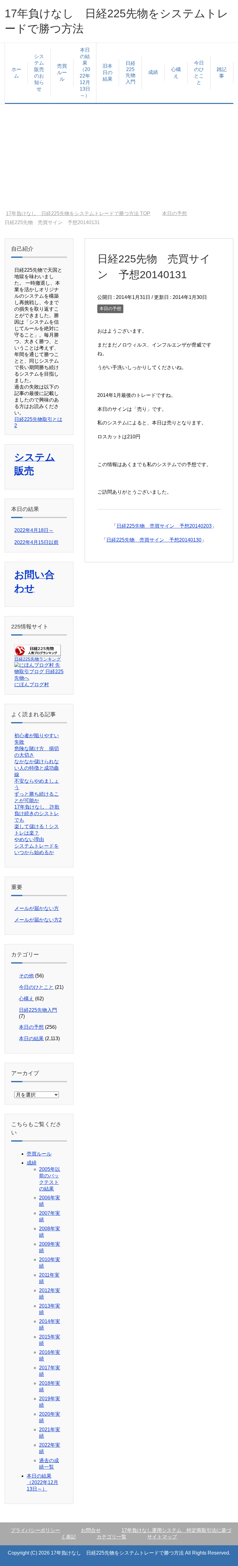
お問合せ (91, 1530)
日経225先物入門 (130, 72)
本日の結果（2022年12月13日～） (85, 72)
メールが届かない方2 (38, 919)
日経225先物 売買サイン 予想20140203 (164, 526)
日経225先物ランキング (37, 659)
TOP (78, 213)
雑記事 (222, 73)
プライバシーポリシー (35, 1530)
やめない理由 (29, 839)
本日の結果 (31, 1038)
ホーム (16, 73)
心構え (176, 73)
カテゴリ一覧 (111, 1536)
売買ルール (62, 72)
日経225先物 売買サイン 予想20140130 (153, 540)
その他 (26, 975)
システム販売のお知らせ (39, 72)
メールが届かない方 (36, 908)
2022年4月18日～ (34, 530)
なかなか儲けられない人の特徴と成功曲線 (36, 768)
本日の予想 (110, 308)
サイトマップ (162, 1536)
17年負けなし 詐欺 (37, 807)
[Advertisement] (119, 157)
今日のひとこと (199, 72)
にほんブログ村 (31, 684)
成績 (153, 72)
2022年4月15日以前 (36, 542)
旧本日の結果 (107, 72)
